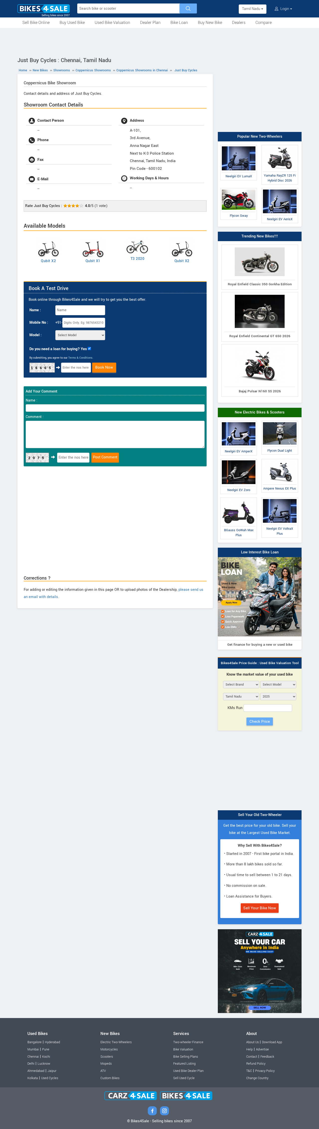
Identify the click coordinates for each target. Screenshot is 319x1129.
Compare (263, 22)
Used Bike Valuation (112, 22)
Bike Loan (179, 22)
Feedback (267, 1056)
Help (249, 1049)
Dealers (238, 22)
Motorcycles (109, 1049)
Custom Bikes (109, 1078)
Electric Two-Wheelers (116, 1042)
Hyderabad (52, 1042)
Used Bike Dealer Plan (188, 1071)
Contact (251, 1056)
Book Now (104, 367)
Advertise (262, 1049)
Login (284, 8)
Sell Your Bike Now (259, 908)
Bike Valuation (183, 1049)
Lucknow (44, 1063)
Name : (35, 310)
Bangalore (34, 1042)
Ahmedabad (35, 1071)
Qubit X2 (48, 261)
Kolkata (32, 1078)
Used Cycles (49, 1078)
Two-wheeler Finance (188, 1042)
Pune (45, 1049)
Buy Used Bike (72, 22)
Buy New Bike (210, 22)
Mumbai (33, 1049)
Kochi (46, 1056)
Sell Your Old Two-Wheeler (260, 815)
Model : (35, 335)
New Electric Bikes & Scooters (260, 412)
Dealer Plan (150, 22)
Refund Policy (255, 1063)
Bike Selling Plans (185, 1056)
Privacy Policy (265, 1071)
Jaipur (52, 1071)
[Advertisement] (159, 41)
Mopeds (106, 1063)
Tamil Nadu (251, 8)
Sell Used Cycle (184, 1078)
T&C (249, 1071)
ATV (103, 1071)
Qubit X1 (92, 261)
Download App (272, 1042)
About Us (252, 1042)
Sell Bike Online (36, 22)
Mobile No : (38, 322)
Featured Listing (184, 1063)
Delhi (30, 1063)
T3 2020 (138, 258)
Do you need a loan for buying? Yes (58, 349)
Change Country (257, 1078)
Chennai (33, 1056)
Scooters (106, 1056)
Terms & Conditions (80, 358)
